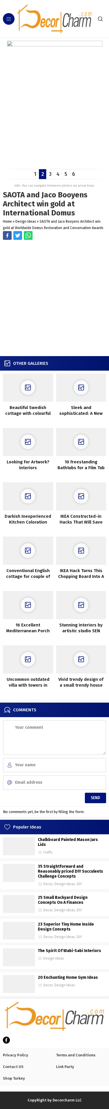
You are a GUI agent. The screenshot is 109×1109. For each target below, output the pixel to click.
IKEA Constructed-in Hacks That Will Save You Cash (81, 522)
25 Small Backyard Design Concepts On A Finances (62, 900)
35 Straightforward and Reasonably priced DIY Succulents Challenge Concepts (70, 871)
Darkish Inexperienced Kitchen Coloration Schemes (28, 522)
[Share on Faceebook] (17, 235)
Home (7, 221)
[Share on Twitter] (28, 235)
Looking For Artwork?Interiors (28, 464)
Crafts (48, 852)
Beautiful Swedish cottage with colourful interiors (28, 413)
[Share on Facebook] (7, 235)
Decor (48, 884)
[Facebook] (6, 1040)
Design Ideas (25, 221)
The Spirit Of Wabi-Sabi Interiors (69, 950)
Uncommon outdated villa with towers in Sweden (28, 685)
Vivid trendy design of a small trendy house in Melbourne (80, 685)
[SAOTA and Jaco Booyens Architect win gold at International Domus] (54, 162)
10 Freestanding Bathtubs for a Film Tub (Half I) (81, 467)
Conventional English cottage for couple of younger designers (28, 576)
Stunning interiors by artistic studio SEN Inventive (81, 630)
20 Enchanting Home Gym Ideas (68, 977)
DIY (79, 884)
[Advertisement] (54, 298)
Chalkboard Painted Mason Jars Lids (68, 842)
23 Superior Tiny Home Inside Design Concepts (66, 927)
